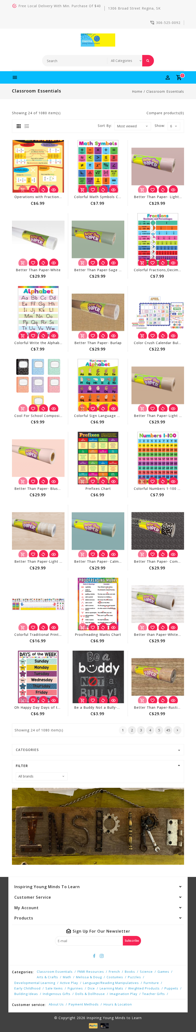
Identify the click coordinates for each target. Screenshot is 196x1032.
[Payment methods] (92, 1025)
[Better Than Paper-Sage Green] (98, 239)
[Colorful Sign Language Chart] (98, 385)
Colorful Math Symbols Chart (100, 197)
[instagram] (102, 956)
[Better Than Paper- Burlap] (98, 312)
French (114, 971)
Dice (91, 988)
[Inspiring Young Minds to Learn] (98, 40)
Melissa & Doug (89, 977)
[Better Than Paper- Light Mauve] (157, 166)
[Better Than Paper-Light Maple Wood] (38, 531)
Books (130, 971)
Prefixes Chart (98, 488)
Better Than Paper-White (38, 270)
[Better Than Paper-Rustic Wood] (157, 677)
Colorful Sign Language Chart (100, 415)
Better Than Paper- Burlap (98, 342)
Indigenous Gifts (57, 994)
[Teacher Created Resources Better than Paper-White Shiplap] (157, 604)
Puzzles (134, 977)
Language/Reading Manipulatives (111, 983)
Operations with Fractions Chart (43, 197)
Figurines (75, 988)
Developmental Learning (34, 983)
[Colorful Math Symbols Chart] (98, 166)
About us (56, 1004)
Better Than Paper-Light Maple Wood (48, 561)
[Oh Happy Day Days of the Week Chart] (38, 677)
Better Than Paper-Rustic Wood (162, 707)
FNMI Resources (90, 971)
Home (137, 91)
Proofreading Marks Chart (98, 634)
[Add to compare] (43, 190)
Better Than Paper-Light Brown (162, 415)
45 (168, 730)
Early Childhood (27, 988)
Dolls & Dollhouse (90, 994)
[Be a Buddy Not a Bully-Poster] (98, 677)
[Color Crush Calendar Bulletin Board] (157, 312)
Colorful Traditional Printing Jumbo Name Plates (57, 634)
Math (67, 977)
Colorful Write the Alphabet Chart (44, 342)
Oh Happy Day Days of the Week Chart (49, 707)
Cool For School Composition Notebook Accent (56, 415)
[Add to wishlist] (33, 190)
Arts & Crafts (47, 977)
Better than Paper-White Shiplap (163, 634)
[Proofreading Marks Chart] (98, 604)
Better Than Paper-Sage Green (101, 270)
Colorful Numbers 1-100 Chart (160, 488)
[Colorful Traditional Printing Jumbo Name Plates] (38, 604)
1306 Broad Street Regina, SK (134, 8)
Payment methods (84, 1004)
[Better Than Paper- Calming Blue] (98, 531)
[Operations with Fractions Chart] (38, 166)
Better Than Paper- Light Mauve (163, 197)
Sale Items (54, 988)
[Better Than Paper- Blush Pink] (38, 458)
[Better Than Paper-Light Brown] (157, 385)
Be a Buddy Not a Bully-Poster (101, 707)
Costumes (115, 977)
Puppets (171, 988)
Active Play (69, 983)
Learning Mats (111, 988)
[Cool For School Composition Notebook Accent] (38, 385)
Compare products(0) (165, 113)
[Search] (148, 60)
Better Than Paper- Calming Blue (103, 561)
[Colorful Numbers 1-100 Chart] (157, 458)
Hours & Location (117, 1004)
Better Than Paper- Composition (163, 561)
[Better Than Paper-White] (38, 239)
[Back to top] (181, 1017)
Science (146, 971)
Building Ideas (26, 994)
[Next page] (177, 730)
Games (163, 971)
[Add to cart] (82, 190)
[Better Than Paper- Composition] (157, 531)
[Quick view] (53, 190)
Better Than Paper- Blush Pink (41, 488)
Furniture (151, 983)
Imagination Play (123, 994)
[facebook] (94, 956)
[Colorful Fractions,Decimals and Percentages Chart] (157, 239)
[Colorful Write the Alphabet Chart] (38, 312)
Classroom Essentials (165, 91)
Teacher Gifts (153, 994)
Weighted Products (144, 988)
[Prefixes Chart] (98, 458)
